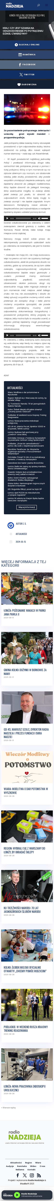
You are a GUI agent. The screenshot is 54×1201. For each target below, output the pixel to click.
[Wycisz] (39, 218)
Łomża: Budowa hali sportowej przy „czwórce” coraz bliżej (23, 433)
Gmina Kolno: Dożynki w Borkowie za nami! (25, 672)
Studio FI (24, 1183)
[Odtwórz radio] (17, 1195)
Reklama (20, 1169)
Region (28, 1162)
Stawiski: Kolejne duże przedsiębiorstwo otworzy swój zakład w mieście (25, 473)
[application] (27, 218)
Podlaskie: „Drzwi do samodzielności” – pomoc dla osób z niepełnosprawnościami (26, 444)
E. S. (24, 523)
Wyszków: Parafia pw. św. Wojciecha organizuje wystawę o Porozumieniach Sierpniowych (24, 451)
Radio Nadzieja (36, 1180)
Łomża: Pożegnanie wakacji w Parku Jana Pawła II (25, 612)
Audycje (10, 1166)
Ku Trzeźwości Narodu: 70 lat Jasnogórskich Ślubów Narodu (26, 404)
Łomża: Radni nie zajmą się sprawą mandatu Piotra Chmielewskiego (27, 467)
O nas (42, 1166)
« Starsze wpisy (8, 1107)
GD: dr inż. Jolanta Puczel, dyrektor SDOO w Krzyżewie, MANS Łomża (26, 427)
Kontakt (31, 1169)
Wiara (38, 1162)
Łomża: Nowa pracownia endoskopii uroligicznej (23, 422)
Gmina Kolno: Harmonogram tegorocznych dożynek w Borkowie (26, 484)
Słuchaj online (27, 44)
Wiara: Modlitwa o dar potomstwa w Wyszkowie (23, 393)
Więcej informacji (26, 507)
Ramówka (22, 1166)
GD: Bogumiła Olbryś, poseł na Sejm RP (25, 489)
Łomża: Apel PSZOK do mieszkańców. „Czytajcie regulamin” (24, 493)
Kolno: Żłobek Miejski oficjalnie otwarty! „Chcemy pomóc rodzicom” (25, 410)
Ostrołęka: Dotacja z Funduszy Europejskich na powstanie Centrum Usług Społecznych (27, 439)
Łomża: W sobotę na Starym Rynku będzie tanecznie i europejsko (26, 499)
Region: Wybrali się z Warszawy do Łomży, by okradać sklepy (27, 399)
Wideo (33, 1166)
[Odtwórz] (7, 218)
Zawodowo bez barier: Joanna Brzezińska (25, 463)
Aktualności (21, 533)
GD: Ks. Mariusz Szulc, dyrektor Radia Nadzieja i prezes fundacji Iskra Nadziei (26, 733)
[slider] (45, 218)
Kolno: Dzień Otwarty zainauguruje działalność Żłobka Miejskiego (23, 479)
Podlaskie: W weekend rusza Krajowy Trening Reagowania (27, 416)
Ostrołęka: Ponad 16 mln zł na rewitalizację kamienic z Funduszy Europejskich (26, 458)
